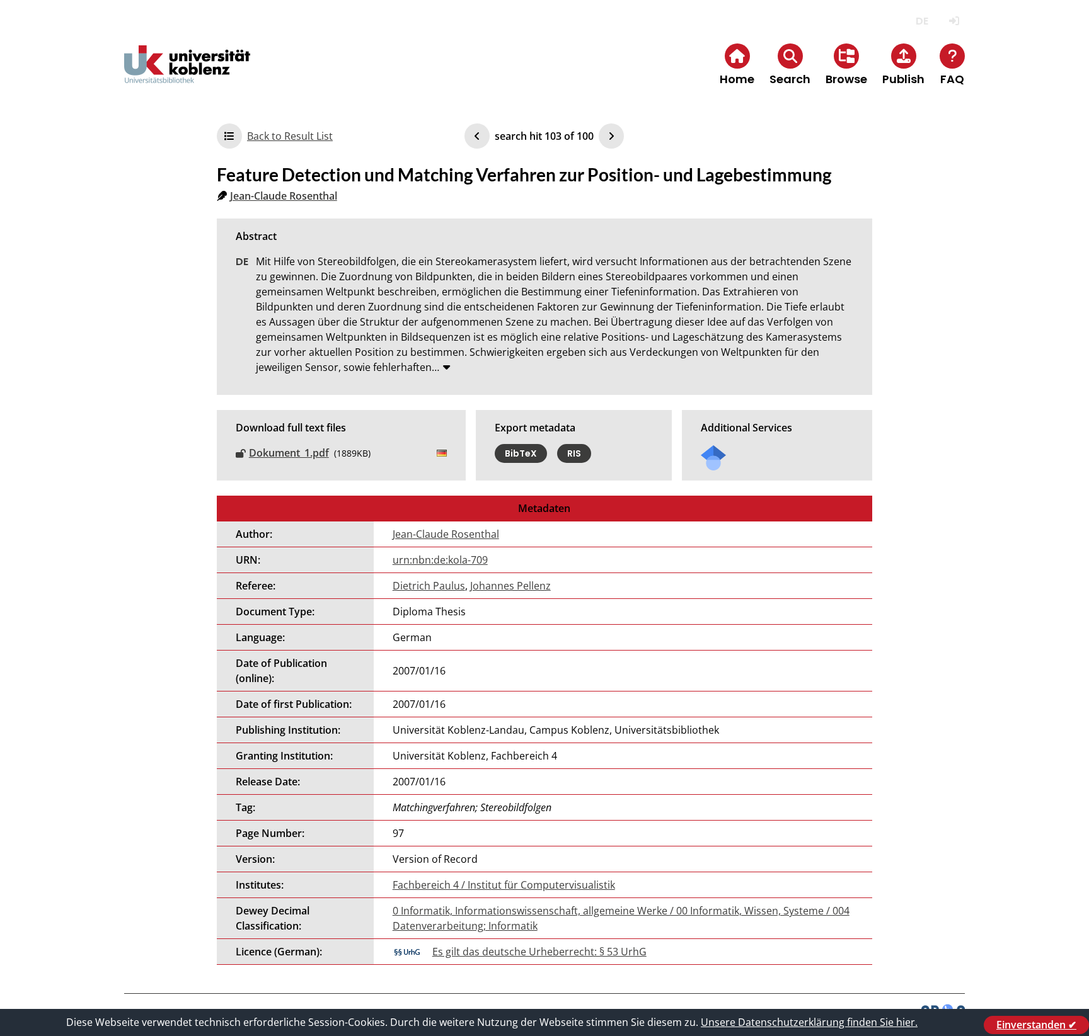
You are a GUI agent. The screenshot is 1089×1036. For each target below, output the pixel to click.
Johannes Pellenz (510, 586)
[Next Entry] (611, 136)
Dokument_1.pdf (289, 453)
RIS (574, 453)
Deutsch (922, 21)
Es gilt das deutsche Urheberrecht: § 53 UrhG (539, 952)
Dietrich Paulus (429, 586)
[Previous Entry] (477, 136)
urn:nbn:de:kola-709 (440, 560)
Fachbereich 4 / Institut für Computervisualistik (504, 885)
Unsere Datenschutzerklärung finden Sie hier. (809, 1022)
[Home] (187, 74)
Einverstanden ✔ (1036, 1025)
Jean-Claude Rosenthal (283, 196)
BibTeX (521, 453)
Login (954, 21)
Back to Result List (290, 136)
